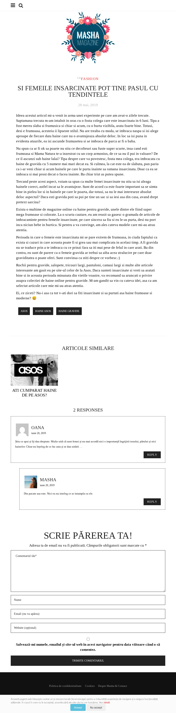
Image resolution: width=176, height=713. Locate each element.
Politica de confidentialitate (65, 685)
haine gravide (69, 311)
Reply (152, 454)
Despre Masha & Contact (112, 685)
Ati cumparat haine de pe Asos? (34, 392)
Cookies (90, 685)
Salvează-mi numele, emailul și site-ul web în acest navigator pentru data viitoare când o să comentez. (88, 647)
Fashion (90, 79)
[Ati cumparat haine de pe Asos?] (34, 370)
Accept (78, 707)
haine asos (43, 311)
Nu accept (96, 707)
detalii (107, 702)
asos (24, 311)
